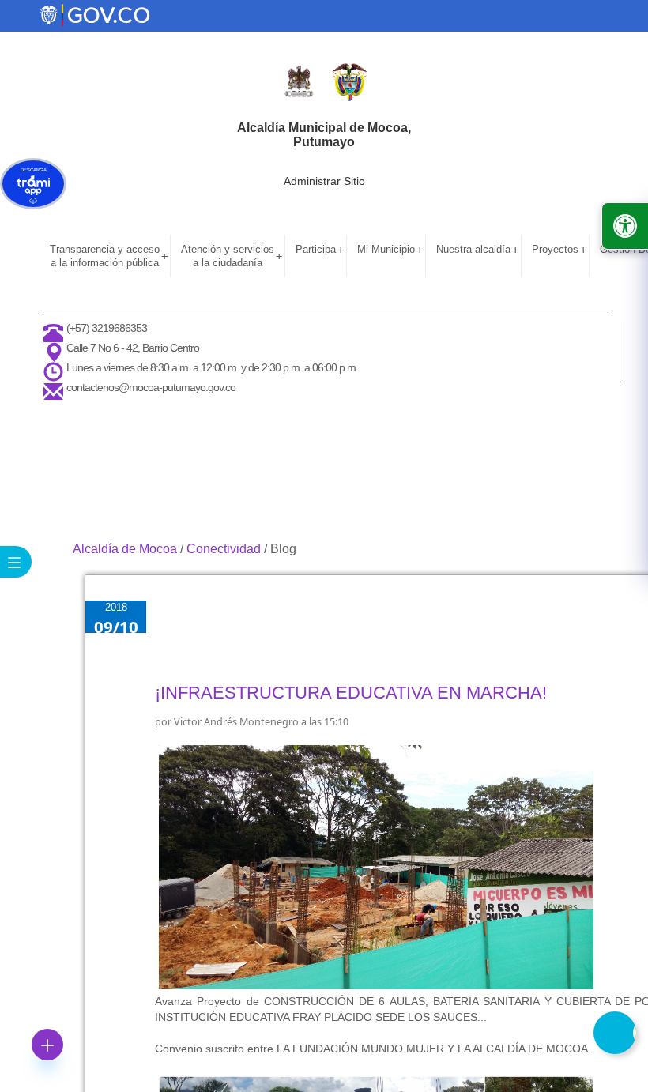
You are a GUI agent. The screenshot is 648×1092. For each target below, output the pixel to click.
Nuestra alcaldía (477, 249)
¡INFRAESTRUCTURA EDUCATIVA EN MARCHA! (351, 692)
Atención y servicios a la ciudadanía (231, 256)
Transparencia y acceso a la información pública (109, 256)
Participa (320, 249)
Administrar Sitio (324, 181)
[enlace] (95, 14)
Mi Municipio (390, 249)
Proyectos (559, 249)
